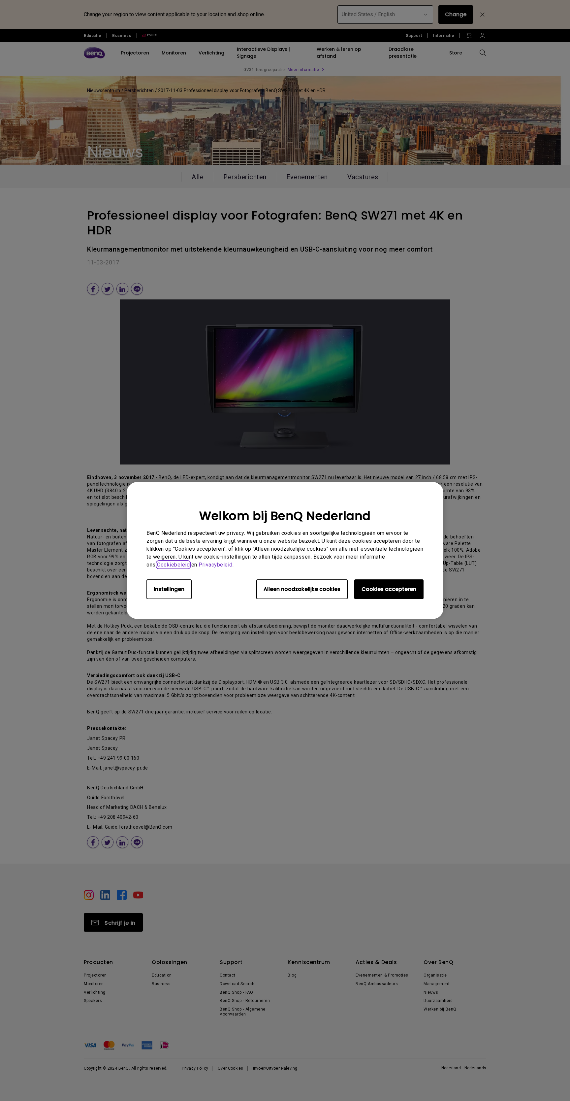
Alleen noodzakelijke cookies (302, 589)
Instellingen (169, 589)
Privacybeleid (216, 565)
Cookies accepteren (389, 589)
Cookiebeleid (173, 565)
